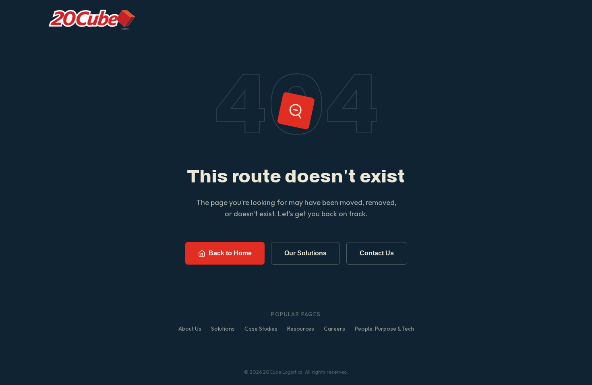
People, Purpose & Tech (384, 328)
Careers (334, 328)
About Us (189, 328)
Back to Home (230, 253)
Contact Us (377, 253)
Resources (300, 328)
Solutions (223, 328)
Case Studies (260, 328)
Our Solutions (305, 253)
